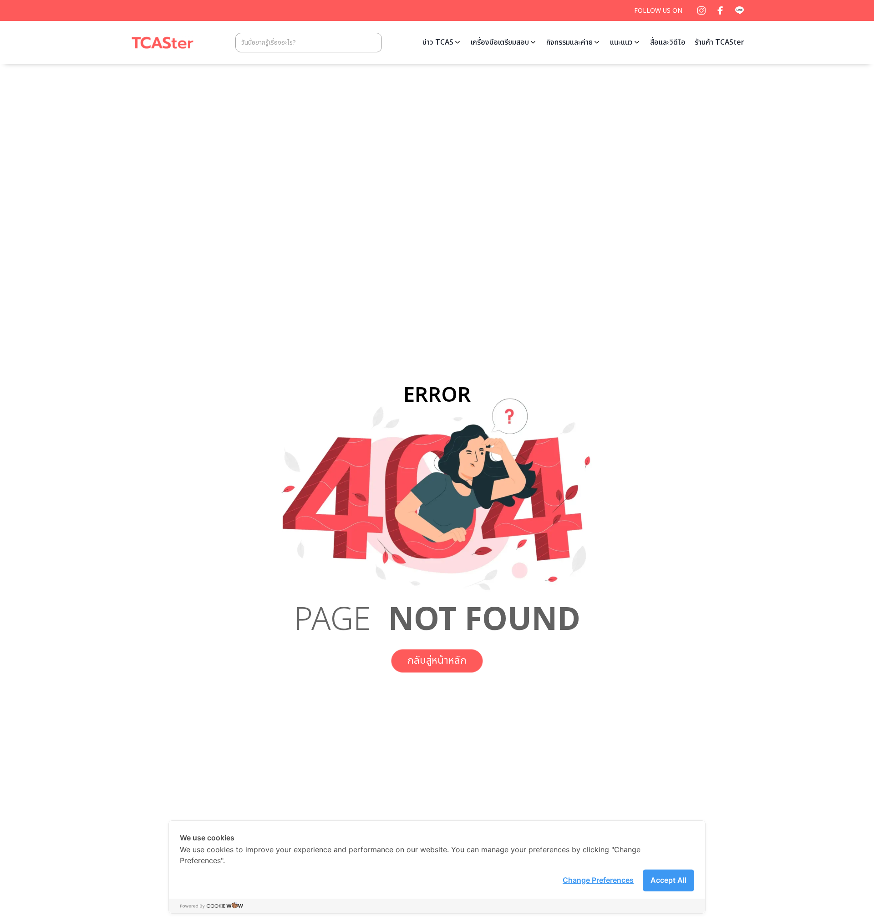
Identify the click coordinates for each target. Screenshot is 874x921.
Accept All (668, 880)
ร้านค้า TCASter (719, 42)
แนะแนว (621, 42)
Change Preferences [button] (598, 880)
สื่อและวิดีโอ (668, 42)
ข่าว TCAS (437, 42)
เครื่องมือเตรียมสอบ (500, 42)
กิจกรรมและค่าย (569, 42)
